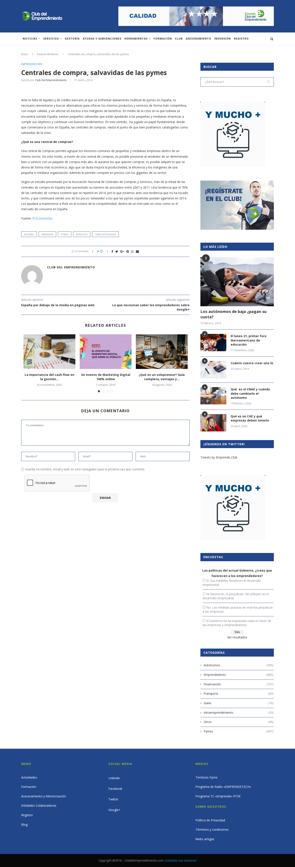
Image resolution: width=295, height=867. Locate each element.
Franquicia (238, 693)
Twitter (113, 799)
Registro (241, 38)
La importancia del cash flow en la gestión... (49, 377)
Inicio (24, 54)
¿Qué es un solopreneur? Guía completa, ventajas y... (162, 377)
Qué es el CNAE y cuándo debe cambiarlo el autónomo (250, 393)
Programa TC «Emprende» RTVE (218, 796)
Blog (24, 824)
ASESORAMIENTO (198, 38)
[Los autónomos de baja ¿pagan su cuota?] (237, 281)
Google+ (114, 810)
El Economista (42, 218)
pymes (64, 234)
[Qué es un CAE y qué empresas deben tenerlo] (213, 422)
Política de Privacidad (210, 820)
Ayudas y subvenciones (102, 38)
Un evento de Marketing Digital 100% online (105, 377)
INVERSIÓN (222, 38)
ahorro (29, 234)
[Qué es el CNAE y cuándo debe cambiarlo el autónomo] (213, 395)
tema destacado (105, 234)
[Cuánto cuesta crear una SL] (213, 369)
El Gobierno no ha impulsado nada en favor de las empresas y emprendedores (237, 623)
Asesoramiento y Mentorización (43, 796)
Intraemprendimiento (238, 712)
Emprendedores (48, 54)
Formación (163, 38)
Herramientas (136, 38)
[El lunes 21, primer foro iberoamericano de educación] (213, 342)
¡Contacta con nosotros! (180, 860)
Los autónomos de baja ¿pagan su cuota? (233, 314)
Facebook (115, 789)
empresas (47, 234)
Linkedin (114, 778)
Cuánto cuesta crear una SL (252, 363)
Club (179, 38)
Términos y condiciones (212, 829)
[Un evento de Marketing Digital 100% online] (106, 351)
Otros (238, 722)
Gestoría (72, 38)
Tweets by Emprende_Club (218, 457)
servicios (81, 234)
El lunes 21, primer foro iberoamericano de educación (248, 340)
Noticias (30, 38)
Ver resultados (237, 637)
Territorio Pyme (206, 777)
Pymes (238, 731)
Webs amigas (204, 839)
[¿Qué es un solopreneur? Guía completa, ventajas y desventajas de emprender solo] (162, 351)
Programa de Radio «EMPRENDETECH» (223, 787)
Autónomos (238, 665)
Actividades (29, 777)
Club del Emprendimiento (51, 80)
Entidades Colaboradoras (38, 805)
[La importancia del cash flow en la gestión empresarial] (49, 351)
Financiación (238, 684)
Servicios (51, 38)
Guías (238, 703)
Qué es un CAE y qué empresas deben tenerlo (250, 418)
